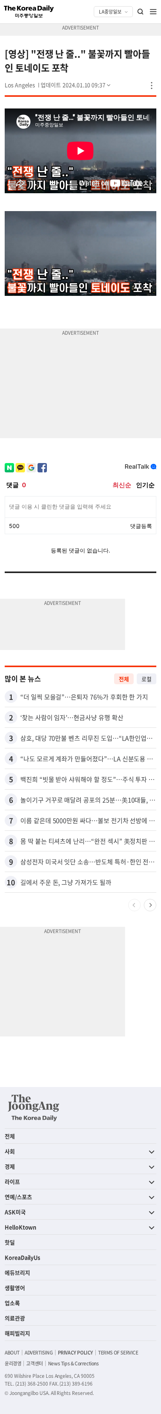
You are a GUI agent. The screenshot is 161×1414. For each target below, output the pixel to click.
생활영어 (15, 1288)
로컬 (146, 679)
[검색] (140, 11)
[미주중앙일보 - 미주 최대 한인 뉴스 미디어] (29, 11)
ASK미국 (15, 1212)
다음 (150, 905)
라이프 (12, 1181)
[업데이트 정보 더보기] (76, 84)
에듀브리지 (17, 1272)
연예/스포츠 (18, 1197)
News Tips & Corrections (73, 1363)
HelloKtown (20, 1227)
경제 (10, 1166)
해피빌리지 (17, 1333)
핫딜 (10, 1242)
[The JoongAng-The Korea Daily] (33, 1107)
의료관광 (15, 1318)
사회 (10, 1151)
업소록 (12, 1303)
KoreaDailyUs (22, 1257)
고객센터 (34, 1363)
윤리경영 (13, 1363)
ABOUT (12, 1352)
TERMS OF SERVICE (118, 1352)
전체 (124, 679)
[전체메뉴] (153, 11)
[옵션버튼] (151, 85)
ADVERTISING (39, 1352)
